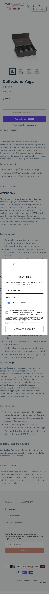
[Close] (44, 262)
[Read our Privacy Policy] (41, 317)
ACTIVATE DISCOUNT (24, 329)
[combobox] (11, 303)
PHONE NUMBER (11, 297)
